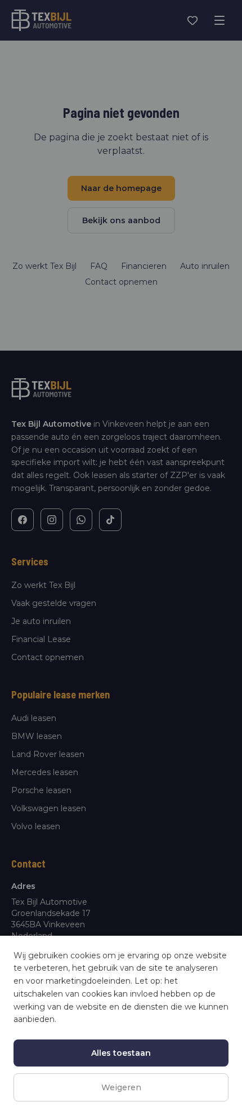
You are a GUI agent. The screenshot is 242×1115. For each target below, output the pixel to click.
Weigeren (121, 1087)
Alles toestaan (121, 1053)
